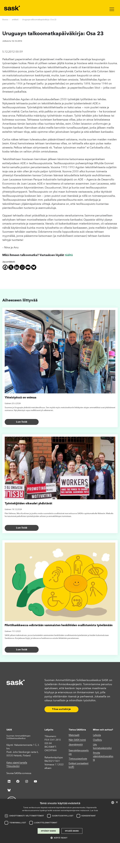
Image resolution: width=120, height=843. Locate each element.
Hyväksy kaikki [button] (48, 831)
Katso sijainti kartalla (16, 763)
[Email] (28, 267)
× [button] (117, 802)
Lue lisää (21, 422)
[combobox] (112, 802)
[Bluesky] (33, 267)
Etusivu (5, 20)
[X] (10, 267)
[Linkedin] (16, 267)
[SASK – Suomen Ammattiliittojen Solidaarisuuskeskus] (12, 7)
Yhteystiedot (12, 766)
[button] (60, 837)
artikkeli (15, 20)
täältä (69, 255)
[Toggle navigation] (112, 8)
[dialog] (60, 821)
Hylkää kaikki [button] (72, 831)
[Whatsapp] (22, 267)
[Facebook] (5, 267)
